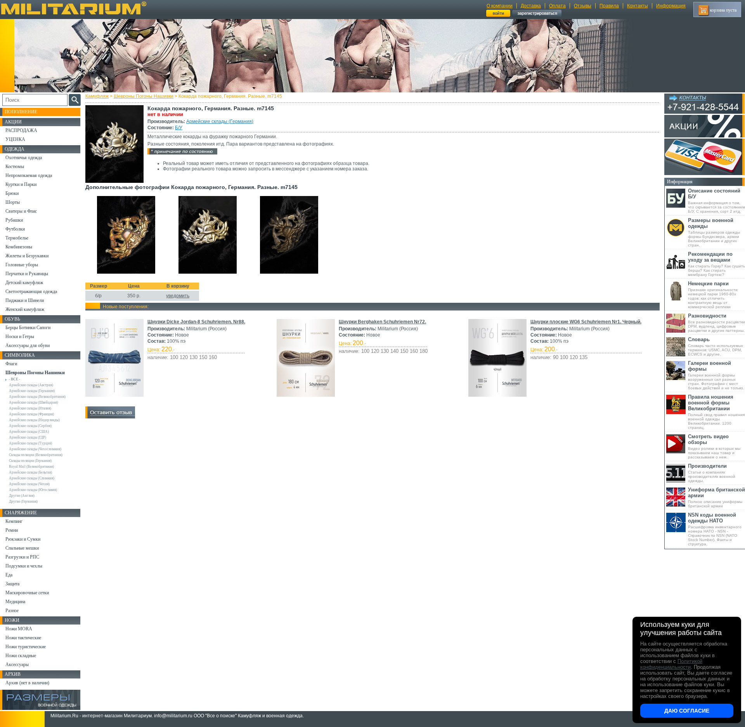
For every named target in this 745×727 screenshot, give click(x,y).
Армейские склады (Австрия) (31, 385)
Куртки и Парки (20, 184)
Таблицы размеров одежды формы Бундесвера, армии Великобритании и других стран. (714, 232)
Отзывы (582, 6)
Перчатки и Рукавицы (26, 273)
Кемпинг (14, 521)
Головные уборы (21, 264)
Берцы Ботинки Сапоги (27, 327)
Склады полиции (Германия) (30, 461)
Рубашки (14, 220)
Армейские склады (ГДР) (27, 437)
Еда (8, 575)
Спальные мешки (22, 548)
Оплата (557, 6)
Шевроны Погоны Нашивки (143, 96)
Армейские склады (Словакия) (31, 478)
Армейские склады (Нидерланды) (34, 420)
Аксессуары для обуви (27, 345)
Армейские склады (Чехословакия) (35, 449)
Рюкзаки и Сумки (22, 539)
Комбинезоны (18, 247)
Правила (609, 6)
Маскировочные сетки (27, 592)
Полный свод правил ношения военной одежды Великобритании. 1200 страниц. (716, 412)
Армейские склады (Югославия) (33, 490)
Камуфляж (97, 96)
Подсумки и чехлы (23, 566)
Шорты (12, 202)
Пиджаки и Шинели (24, 300)
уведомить (177, 295)
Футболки (15, 229)
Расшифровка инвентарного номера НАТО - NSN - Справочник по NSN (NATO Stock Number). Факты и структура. (715, 529)
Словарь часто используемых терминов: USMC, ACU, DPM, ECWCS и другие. (715, 346)
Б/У (178, 127)
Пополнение (21, 112)
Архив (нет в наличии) (27, 682)
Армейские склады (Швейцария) (33, 402)
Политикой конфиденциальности (671, 664)
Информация (671, 6)
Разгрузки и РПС (22, 557)
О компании (500, 6)
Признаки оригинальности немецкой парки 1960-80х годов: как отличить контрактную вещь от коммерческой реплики (713, 295)
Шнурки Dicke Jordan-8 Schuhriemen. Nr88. (196, 321)
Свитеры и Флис (21, 211)
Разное (12, 610)
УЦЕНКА (15, 139)
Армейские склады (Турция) (30, 443)
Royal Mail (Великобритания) (31, 466)
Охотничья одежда (23, 157)
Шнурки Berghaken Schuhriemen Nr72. (382, 321)
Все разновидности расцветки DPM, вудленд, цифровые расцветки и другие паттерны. (716, 323)
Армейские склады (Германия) (219, 121)
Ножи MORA (18, 629)
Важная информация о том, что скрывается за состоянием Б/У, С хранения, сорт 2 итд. (716, 200)
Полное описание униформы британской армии (716, 497)
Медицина (15, 601)
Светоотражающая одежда (31, 291)
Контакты (637, 6)
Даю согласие (686, 711)
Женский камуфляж (24, 309)
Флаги (11, 363)
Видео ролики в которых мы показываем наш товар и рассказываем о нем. (714, 446)
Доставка (531, 6)
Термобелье (16, 238)
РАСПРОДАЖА (21, 130)
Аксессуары (17, 664)
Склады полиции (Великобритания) (35, 455)
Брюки (12, 193)
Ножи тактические (23, 637)
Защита (12, 583)
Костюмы (14, 166)
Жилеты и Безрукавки (27, 256)
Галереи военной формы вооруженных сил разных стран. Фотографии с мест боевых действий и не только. (716, 375)
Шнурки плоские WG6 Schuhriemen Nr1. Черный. (585, 321)
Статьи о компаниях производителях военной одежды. (711, 473)
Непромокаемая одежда (28, 175)
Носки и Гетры (19, 336)
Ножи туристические (25, 646)
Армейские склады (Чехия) (29, 484)
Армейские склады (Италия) (30, 408)
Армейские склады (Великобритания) (37, 397)
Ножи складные (20, 655)
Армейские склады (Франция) (31, 414)
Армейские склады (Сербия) (30, 426)
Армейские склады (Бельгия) (30, 472)
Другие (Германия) (23, 501)
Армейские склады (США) (29, 432)
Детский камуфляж (24, 282)
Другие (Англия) (22, 496)
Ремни (11, 530)
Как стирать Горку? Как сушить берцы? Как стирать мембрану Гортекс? (716, 264)
